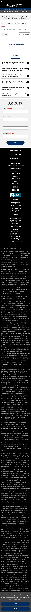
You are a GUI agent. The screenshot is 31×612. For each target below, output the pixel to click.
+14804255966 (15, 178)
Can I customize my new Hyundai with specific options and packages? (14, 69)
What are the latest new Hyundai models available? (13, 63)
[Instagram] (15, 190)
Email (7, 117)
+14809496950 (15, 183)
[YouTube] (18, 190)
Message (8, 133)
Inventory (14, 150)
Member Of (14, 159)
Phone (4, 125)
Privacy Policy (18, 599)
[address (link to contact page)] (1, 1)
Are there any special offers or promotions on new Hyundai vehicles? (14, 82)
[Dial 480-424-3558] (5, 1)
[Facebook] (13, 190)
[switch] (29, 1)
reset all (3, 26)
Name (7, 108)
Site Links (14, 154)
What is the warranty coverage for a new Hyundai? (14, 94)
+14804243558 (15, 173)
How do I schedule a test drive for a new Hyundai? (13, 88)
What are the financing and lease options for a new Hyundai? (13, 75)
